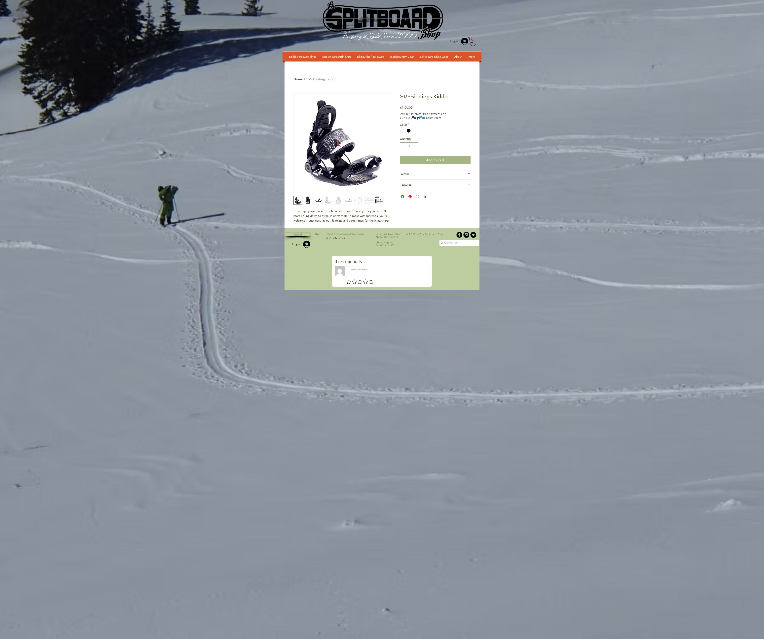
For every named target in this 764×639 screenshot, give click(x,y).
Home (298, 79)
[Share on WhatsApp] (417, 196)
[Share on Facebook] (402, 196)
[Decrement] (403, 146)
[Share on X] (425, 196)
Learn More (433, 117)
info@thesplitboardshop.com (345, 234)
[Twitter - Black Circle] (473, 235)
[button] (473, 41)
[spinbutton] (409, 146)
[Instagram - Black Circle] (466, 235)
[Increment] (415, 146)
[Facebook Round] (459, 235)
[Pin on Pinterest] (410, 196)
